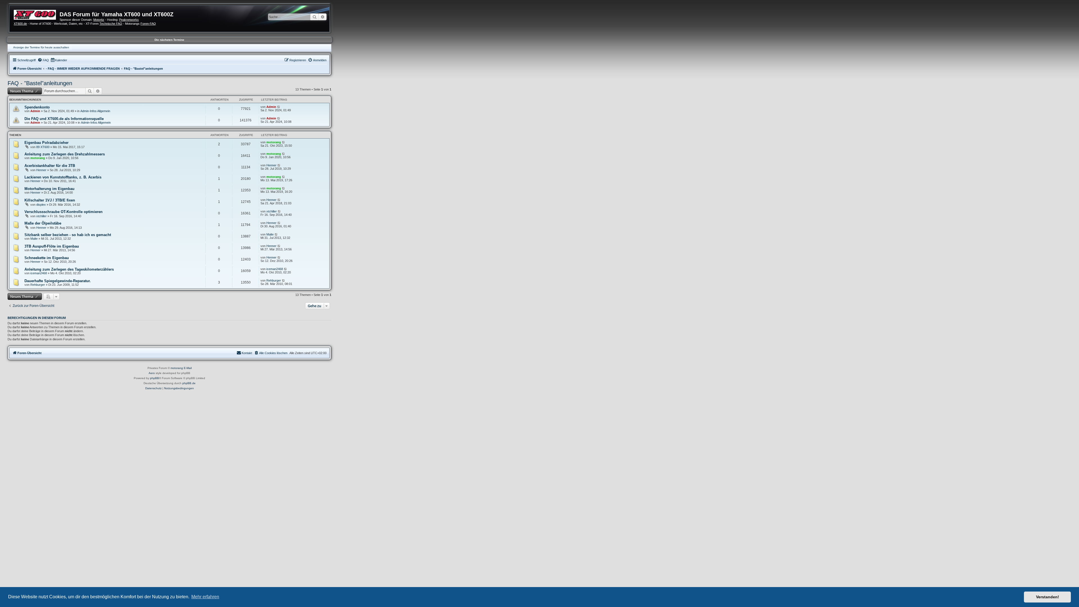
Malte (34, 238)
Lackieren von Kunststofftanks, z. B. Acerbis (62, 177)
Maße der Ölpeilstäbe (42, 223)
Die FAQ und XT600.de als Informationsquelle (64, 119)
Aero (152, 373)
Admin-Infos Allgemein (95, 111)
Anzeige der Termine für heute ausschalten (41, 47)
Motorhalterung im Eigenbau (49, 189)
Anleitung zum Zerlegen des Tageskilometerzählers (69, 269)
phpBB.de (189, 383)
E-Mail (188, 368)
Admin (35, 111)
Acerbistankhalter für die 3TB (49, 166)
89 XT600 (42, 147)
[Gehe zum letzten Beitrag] (279, 106)
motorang (273, 142)
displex (41, 204)
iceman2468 (38, 273)
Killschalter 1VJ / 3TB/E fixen (49, 200)
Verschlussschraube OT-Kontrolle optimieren (63, 212)
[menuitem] (43, 60)
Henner (41, 170)
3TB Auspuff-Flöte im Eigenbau (51, 246)
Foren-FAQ (148, 23)
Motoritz (98, 19)
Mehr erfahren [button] (205, 596)
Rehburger (37, 284)
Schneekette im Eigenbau (46, 258)
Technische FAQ (110, 23)
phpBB (154, 378)
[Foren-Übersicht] (37, 14)
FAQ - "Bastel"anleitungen (40, 83)
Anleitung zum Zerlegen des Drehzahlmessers (64, 154)
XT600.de (20, 23)
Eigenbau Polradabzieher (46, 143)
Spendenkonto (37, 107)
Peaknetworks (129, 19)
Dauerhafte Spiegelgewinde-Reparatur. (57, 281)
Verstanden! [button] (1047, 597)
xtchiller (41, 216)
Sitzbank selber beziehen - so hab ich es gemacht (67, 235)
